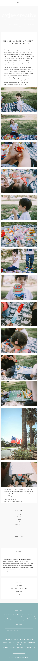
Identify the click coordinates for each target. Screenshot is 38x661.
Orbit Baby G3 (15, 499)
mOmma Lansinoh (16, 501)
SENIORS (19, 591)
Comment (19, 524)
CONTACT (19, 582)
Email (19, 519)
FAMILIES (19, 585)
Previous (19, 536)
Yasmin (5, 561)
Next (19, 543)
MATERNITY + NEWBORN (19, 588)
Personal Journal (19, 36)
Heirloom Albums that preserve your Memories (19, 647)
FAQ (19, 594)
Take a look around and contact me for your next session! (16, 570)
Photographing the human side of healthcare (19, 639)
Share (19, 514)
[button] (19, 2)
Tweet (19, 516)
